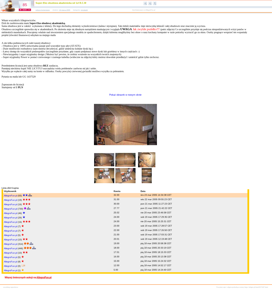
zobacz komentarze (43, 10)
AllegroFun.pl (10, 195)
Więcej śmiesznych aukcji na (28, 277)
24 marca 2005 (64, 10)
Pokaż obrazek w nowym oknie (125, 95)
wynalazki (84, 10)
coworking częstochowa (10, 287)
